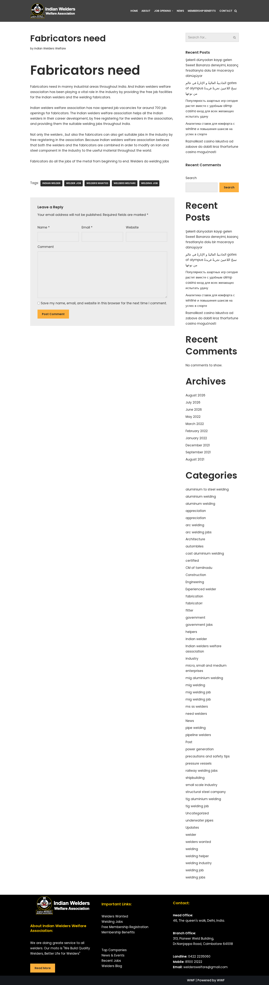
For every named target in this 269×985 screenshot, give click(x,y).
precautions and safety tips (208, 756)
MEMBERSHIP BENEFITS (202, 11)
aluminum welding (200, 503)
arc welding (195, 525)
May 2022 (193, 417)
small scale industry (201, 785)
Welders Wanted (115, 916)
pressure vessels (199, 763)
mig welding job (198, 692)
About (145, 11)
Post (189, 742)
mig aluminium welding (204, 678)
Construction (196, 575)
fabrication (194, 596)
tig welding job (197, 806)
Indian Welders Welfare (50, 48)
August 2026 (195, 395)
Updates (192, 827)
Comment (46, 247)
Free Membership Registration (125, 927)
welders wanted (97, 183)
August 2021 (195, 459)
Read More (43, 968)
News (180, 11)
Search (191, 178)
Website (132, 227)
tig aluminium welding (203, 799)
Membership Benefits (118, 932)
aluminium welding (201, 496)
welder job (73, 183)
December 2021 (198, 445)
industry (192, 658)
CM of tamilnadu (199, 568)
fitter (189, 610)
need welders (196, 713)
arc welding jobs (199, 532)
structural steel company (206, 792)
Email (87, 227)
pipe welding (196, 728)
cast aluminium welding (205, 553)
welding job (149, 183)
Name (44, 227)
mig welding (195, 685)
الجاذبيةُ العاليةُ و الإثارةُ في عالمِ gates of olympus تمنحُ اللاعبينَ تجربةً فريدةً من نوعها (211, 88)
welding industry (199, 863)
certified (192, 560)
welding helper (197, 856)
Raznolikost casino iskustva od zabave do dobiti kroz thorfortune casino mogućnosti (212, 146)
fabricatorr (194, 603)
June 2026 (194, 409)
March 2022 (195, 424)
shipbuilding (195, 778)
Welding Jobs (112, 921)
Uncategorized (197, 813)
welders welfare (125, 183)
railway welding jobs (202, 770)
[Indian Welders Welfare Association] (54, 10)
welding (192, 849)
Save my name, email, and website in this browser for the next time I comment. (104, 303)
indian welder (51, 183)
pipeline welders (198, 735)
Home (134, 11)
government (195, 617)
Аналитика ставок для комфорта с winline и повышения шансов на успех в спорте (210, 128)
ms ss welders (197, 706)
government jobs (199, 624)
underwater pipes (199, 820)
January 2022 (196, 438)
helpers (191, 632)
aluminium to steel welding (207, 489)
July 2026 (193, 402)
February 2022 (197, 431)
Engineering (195, 582)
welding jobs (195, 877)
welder (191, 834)
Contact (225, 11)
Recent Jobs (111, 960)
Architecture (195, 539)
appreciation (196, 511)
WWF (191, 980)
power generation (200, 749)
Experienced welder (201, 589)
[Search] (235, 11)
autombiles (194, 546)
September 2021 (198, 452)
